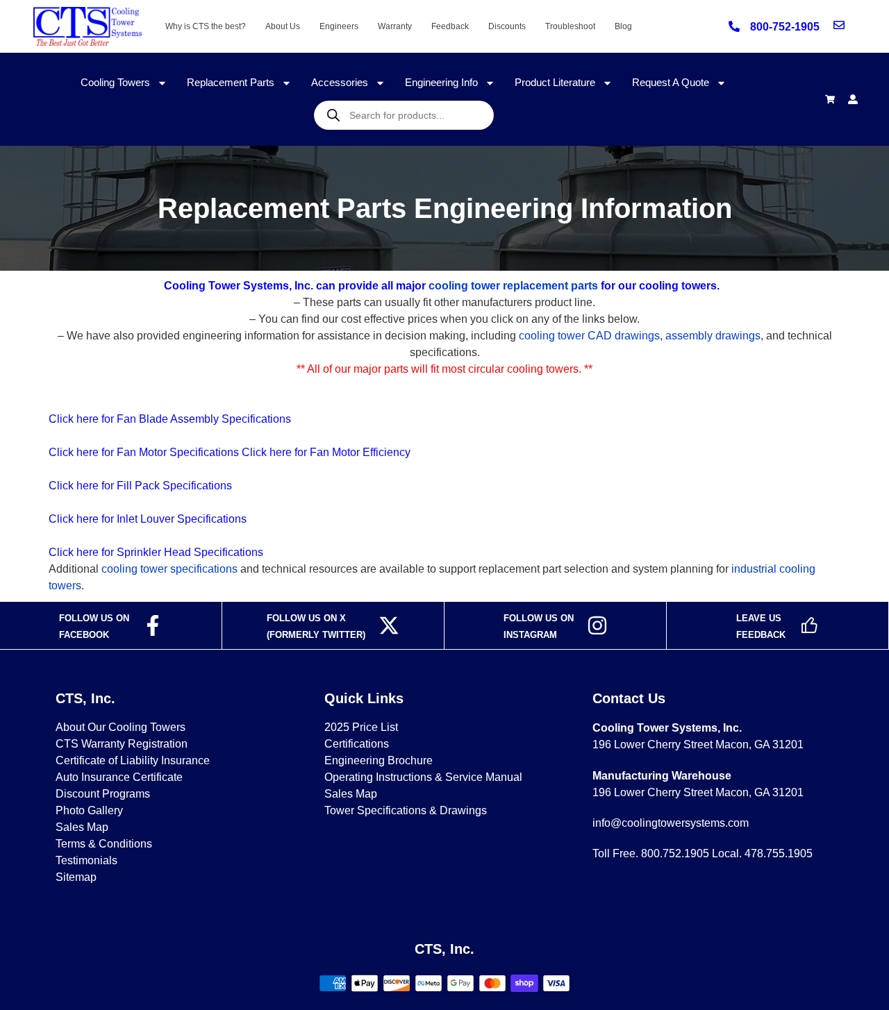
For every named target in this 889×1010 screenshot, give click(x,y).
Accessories (339, 82)
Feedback (450, 26)
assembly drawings (713, 336)
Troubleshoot (570, 26)
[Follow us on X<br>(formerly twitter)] (389, 625)
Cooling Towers (115, 82)
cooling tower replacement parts (513, 286)
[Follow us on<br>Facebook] (152, 625)
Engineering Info (441, 82)
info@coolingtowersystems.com (670, 823)
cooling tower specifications (169, 569)
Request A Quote (670, 82)
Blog (623, 26)
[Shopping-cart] (830, 99)
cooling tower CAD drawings (589, 336)
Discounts (507, 26)
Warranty (395, 26)
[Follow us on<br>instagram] (597, 625)
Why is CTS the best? (205, 26)
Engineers (338, 26)
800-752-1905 (785, 27)
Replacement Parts (230, 82)
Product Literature (555, 82)
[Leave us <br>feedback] (809, 625)
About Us (282, 26)
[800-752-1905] (734, 26)
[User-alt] (853, 99)
